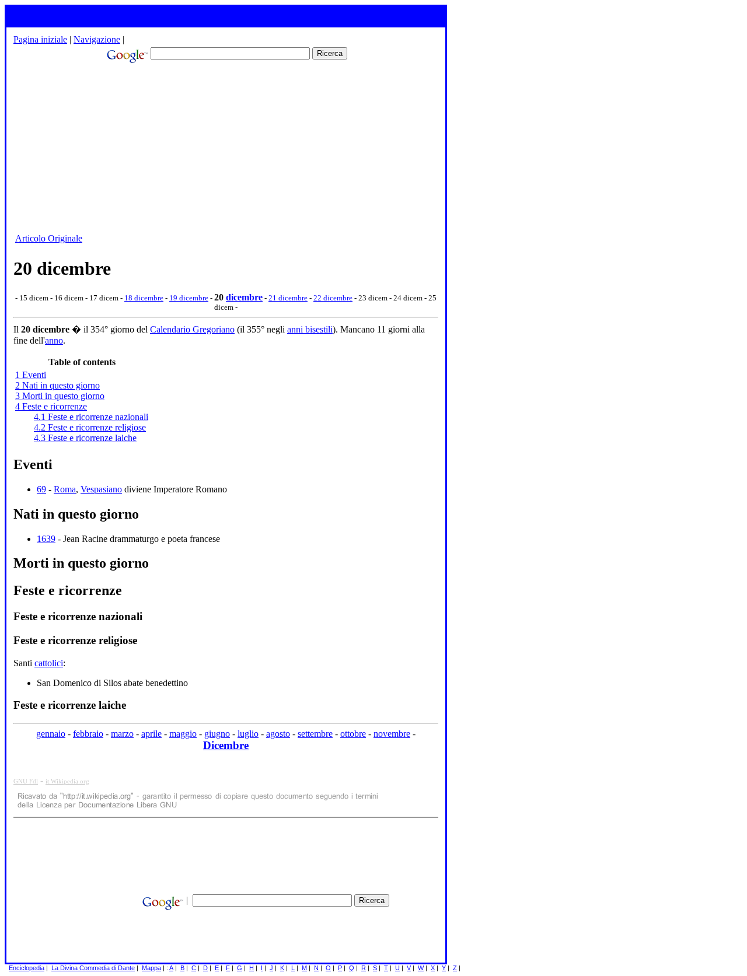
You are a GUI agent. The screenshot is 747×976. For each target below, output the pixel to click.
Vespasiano (101, 489)
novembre (392, 734)
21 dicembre (288, 297)
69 (41, 489)
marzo (122, 734)
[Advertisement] (197, 149)
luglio (248, 734)
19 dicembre (188, 297)
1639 (46, 539)
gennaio (50, 734)
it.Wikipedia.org (67, 781)
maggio (183, 734)
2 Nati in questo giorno (57, 385)
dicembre (244, 297)
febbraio (88, 734)
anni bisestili (310, 329)
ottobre (353, 734)
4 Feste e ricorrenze (51, 406)
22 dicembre (332, 297)
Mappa (151, 967)
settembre (315, 734)
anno (54, 340)
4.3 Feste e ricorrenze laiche (85, 438)
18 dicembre (143, 297)
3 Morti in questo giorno (59, 396)
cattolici (48, 663)
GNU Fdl (25, 781)
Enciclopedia (26, 967)
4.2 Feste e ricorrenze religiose (90, 427)
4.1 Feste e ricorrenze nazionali (91, 417)
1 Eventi (30, 375)
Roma (65, 489)
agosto (278, 734)
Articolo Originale (48, 238)
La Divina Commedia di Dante (93, 967)
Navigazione (97, 39)
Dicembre (226, 745)
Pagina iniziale (40, 39)
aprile (151, 734)
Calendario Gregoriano (192, 329)
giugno (217, 734)
